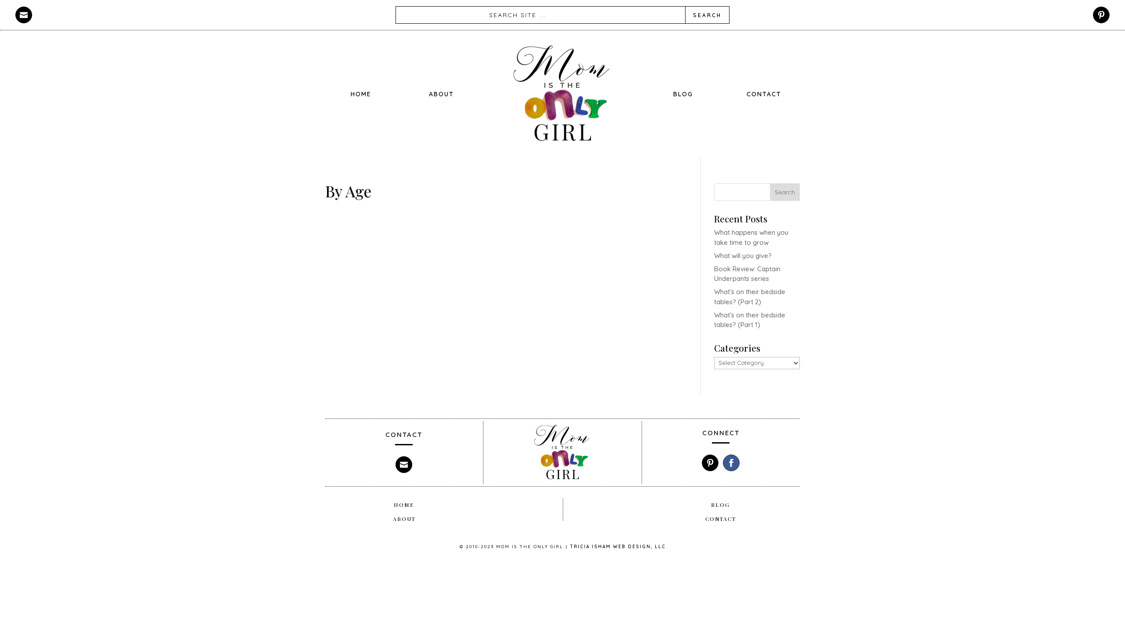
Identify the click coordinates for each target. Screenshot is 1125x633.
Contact (720, 518)
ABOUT (441, 94)
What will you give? (743, 255)
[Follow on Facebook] (731, 463)
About (404, 518)
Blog (683, 94)
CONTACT (764, 94)
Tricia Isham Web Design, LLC (618, 546)
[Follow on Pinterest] (1101, 15)
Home (361, 94)
